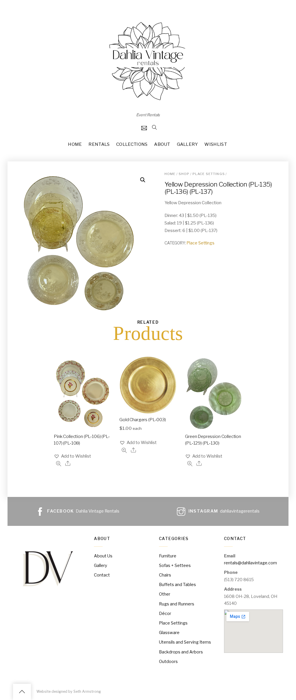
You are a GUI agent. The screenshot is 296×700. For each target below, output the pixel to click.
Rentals (99, 144)
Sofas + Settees (175, 565)
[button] (72, 456)
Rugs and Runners (176, 604)
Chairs (165, 575)
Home (75, 144)
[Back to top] (22, 692)
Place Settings (209, 174)
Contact (102, 575)
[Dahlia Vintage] (148, 100)
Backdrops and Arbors (181, 652)
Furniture (167, 556)
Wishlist (215, 144)
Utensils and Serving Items (185, 642)
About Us (103, 556)
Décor (165, 613)
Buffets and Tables (177, 584)
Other (164, 594)
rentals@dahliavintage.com (250, 562)
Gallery (187, 144)
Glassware (169, 632)
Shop (184, 174)
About (162, 144)
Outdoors (168, 661)
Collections (131, 144)
